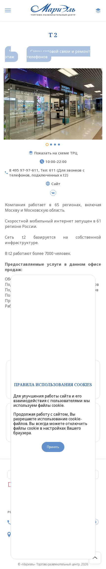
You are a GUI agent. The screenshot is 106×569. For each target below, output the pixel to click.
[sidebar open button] (7, 10)
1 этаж (9, 54)
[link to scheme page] (98, 10)
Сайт (55, 183)
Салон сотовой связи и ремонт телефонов (58, 54)
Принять (53, 447)
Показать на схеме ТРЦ (55, 152)
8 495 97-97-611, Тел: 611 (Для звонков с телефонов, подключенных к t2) (47, 172)
